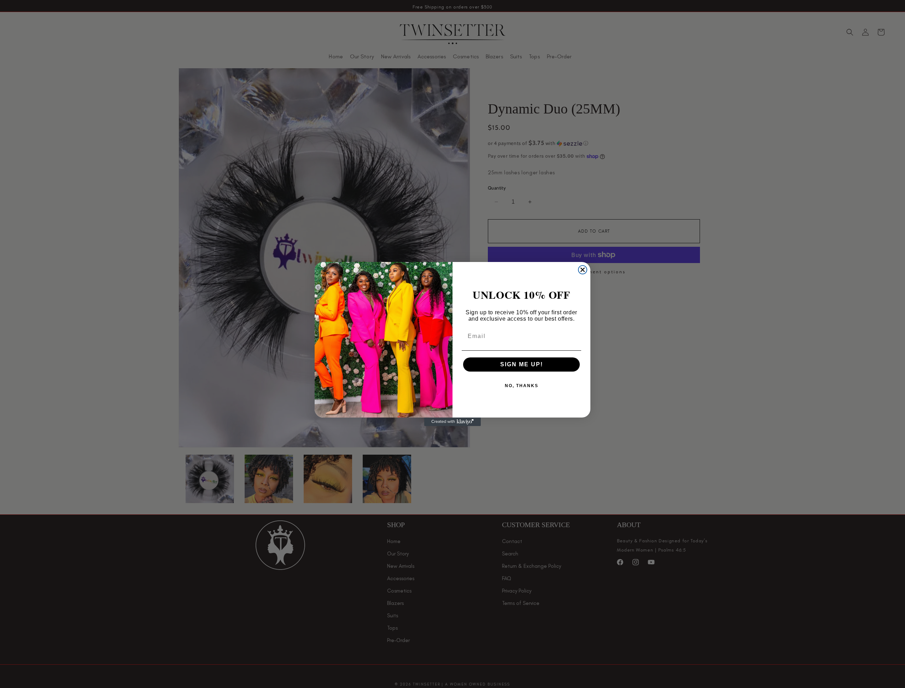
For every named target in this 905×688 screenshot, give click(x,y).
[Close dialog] (582, 270)
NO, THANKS (521, 385)
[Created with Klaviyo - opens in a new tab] (452, 422)
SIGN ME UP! (521, 364)
